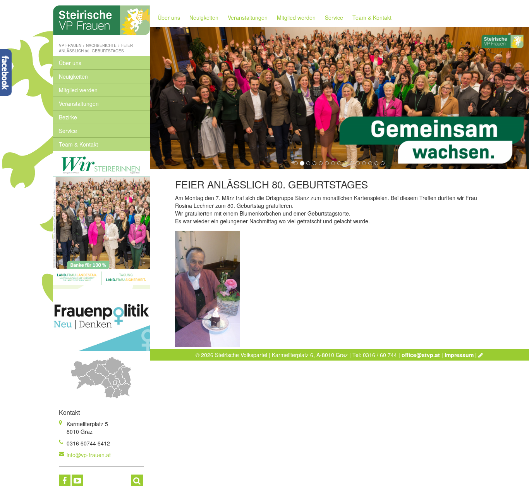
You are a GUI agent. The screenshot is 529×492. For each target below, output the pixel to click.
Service (68, 131)
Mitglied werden (78, 90)
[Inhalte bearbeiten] (480, 355)
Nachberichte (101, 45)
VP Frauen (70, 45)
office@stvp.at (421, 355)
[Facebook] (64, 480)
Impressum (459, 355)
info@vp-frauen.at (89, 455)
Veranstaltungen (79, 103)
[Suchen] (137, 480)
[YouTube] (77, 480)
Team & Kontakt (78, 144)
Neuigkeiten (73, 76)
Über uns (70, 63)
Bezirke (68, 117)
